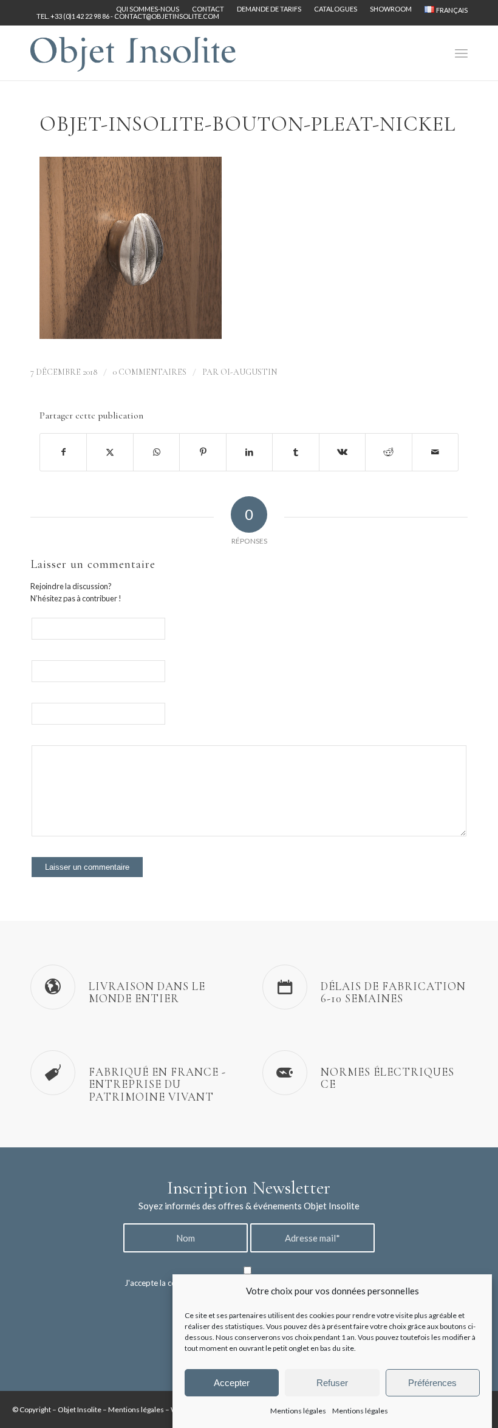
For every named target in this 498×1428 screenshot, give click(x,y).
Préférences (432, 1383)
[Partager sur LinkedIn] (249, 452)
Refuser (332, 1383)
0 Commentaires (149, 372)
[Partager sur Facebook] (63, 452)
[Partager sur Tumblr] (295, 452)
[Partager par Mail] (435, 452)
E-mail (188, 668)
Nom (186, 626)
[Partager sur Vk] (342, 452)
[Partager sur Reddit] (388, 452)
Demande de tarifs (269, 9)
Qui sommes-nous (147, 9)
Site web (192, 711)
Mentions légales (298, 1410)
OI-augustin (248, 372)
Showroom (391, 9)
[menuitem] (148, 9)
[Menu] (461, 52)
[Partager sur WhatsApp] (156, 452)
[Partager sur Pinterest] (202, 452)
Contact (208, 9)
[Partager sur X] (109, 452)
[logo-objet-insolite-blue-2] (133, 53)
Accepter (232, 1383)
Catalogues (335, 9)
